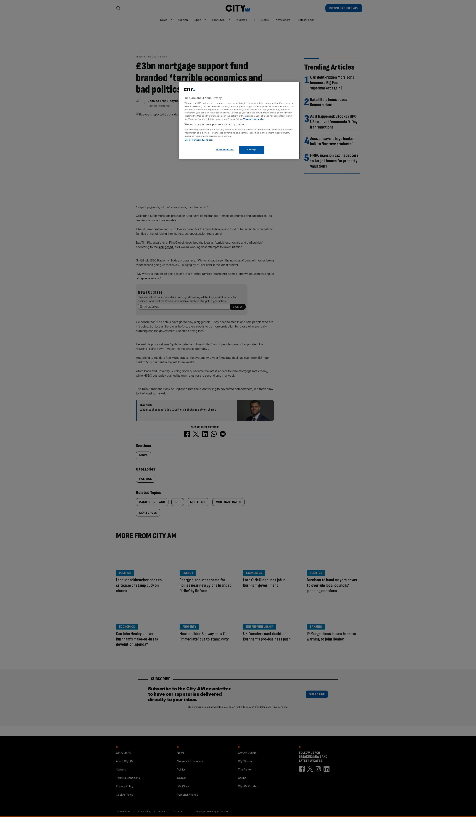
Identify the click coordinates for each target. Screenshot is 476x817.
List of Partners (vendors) (198, 140)
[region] (239, 120)
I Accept (252, 149)
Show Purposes (225, 149)
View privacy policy (254, 119)
